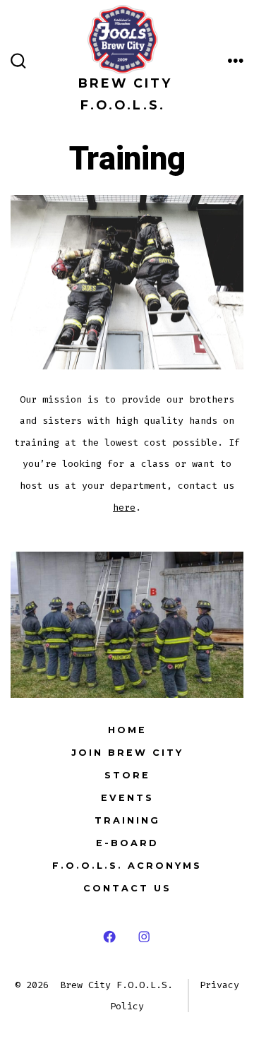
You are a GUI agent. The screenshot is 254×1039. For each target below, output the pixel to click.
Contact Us (127, 888)
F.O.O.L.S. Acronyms (127, 865)
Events (127, 797)
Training (127, 820)
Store (127, 775)
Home (127, 730)
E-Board (127, 843)
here (124, 507)
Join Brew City (127, 752)
